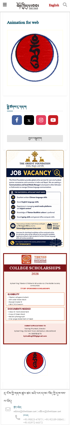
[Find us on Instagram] (41, 120)
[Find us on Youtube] (53, 120)
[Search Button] (65, 6)
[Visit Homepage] (27, 6)
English (54, 5)
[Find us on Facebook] (17, 120)
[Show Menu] (5, 6)
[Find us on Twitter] (29, 120)
